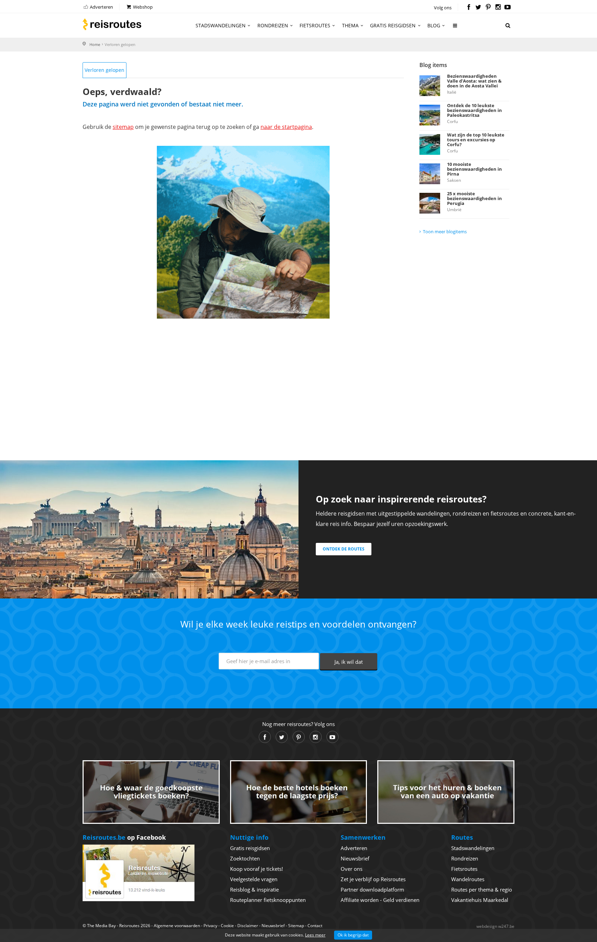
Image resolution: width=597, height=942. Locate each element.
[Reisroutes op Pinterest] (488, 7)
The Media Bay (101, 926)
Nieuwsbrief (355, 858)
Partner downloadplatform (372, 889)
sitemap (123, 127)
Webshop (142, 7)
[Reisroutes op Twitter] (478, 7)
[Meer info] (455, 28)
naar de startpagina (286, 127)
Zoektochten (245, 858)
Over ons (351, 868)
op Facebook (124, 837)
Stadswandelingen (221, 25)
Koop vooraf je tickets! (256, 868)
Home (94, 44)
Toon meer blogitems (445, 231)
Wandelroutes (467, 879)
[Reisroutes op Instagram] (498, 7)
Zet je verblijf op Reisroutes (373, 879)
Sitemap (296, 926)
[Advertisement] (243, 380)
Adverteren (101, 7)
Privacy (210, 926)
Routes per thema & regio (481, 889)
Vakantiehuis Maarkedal (479, 899)
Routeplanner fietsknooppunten (268, 899)
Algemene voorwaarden (177, 926)
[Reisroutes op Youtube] (507, 7)
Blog (433, 25)
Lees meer (315, 935)
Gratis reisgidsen (393, 25)
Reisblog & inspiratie (254, 889)
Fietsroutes (315, 25)
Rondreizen (272, 25)
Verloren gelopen (104, 70)
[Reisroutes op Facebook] (468, 7)
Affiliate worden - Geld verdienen (380, 899)
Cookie (227, 926)
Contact (314, 926)
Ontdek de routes (343, 549)
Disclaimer (247, 926)
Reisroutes (112, 24)
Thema (350, 25)
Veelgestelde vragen (253, 879)
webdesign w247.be (495, 926)
